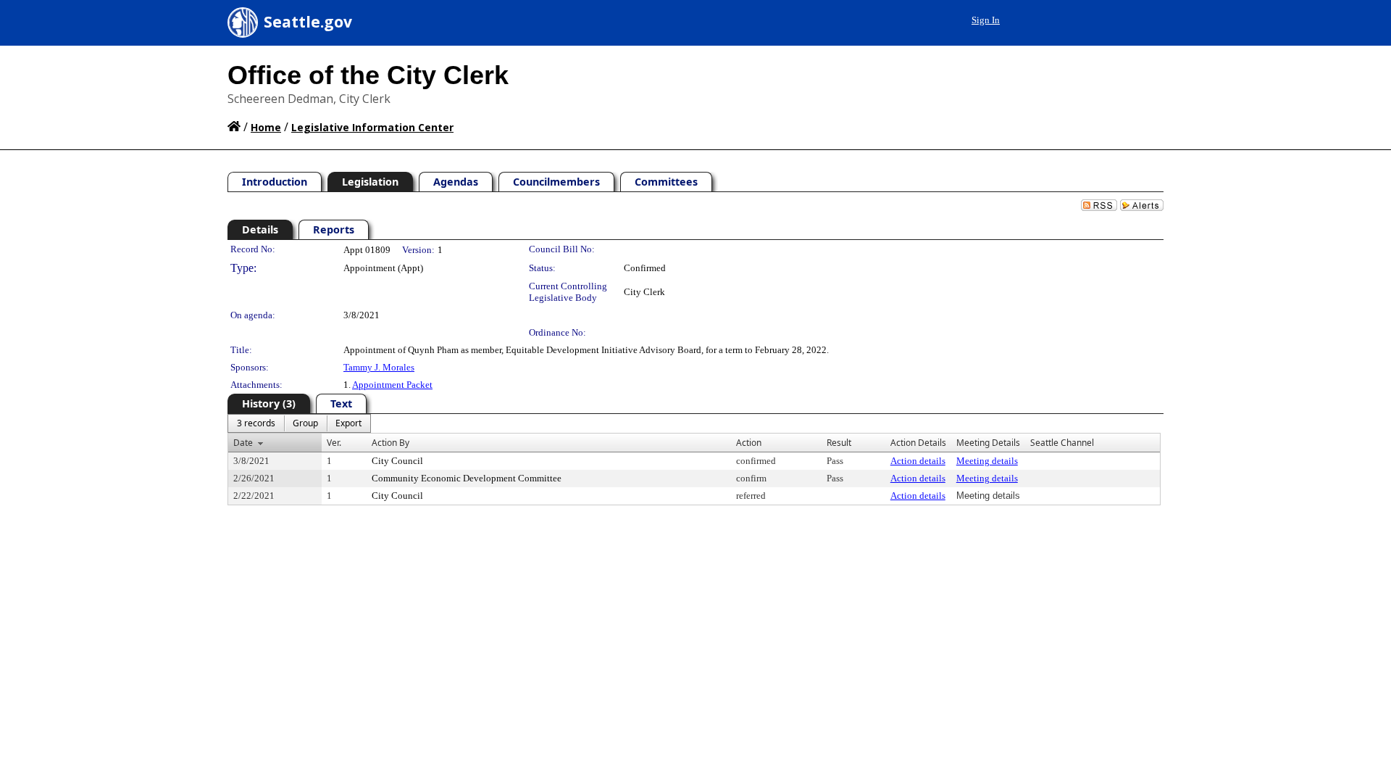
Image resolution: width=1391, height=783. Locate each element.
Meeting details (987, 460)
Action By (390, 442)
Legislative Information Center (372, 127)
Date (243, 442)
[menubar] (299, 423)
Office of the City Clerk (368, 75)
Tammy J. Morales (378, 367)
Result (839, 442)
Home (266, 127)
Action (748, 442)
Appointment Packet (392, 384)
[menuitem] (256, 423)
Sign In (986, 19)
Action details (917, 460)
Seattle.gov (308, 22)
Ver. (334, 442)
